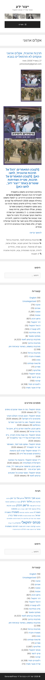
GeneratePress (11, 676)
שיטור (38, 529)
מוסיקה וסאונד (34, 336)
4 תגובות (35, 254)
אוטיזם (37, 308)
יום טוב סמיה (21, 247)
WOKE (38, 498)
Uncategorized (29, 301)
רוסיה (28, 526)
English (33, 298)
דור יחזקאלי (35, 322)
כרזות (19, 509)
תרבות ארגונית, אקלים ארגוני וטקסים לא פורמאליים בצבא (24, 54)
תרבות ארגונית (9, 250)
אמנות (37, 315)
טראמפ (34, 509)
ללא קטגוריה (35, 329)
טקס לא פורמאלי (35, 247)
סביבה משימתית (28, 250)
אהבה (37, 305)
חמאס (14, 506)
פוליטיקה (36, 370)
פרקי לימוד (36, 377)
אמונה (37, 312)
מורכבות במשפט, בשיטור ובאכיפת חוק (24, 346)
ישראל (23, 509)
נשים (38, 360)
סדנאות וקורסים (33, 363)
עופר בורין (12, 515)
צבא (18, 250)
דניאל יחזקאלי (34, 325)
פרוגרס (18, 523)
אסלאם (12, 502)
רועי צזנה (22, 526)
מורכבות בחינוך (34, 343)
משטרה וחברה (34, 356)
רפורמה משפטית (11, 526)
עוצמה (38, 518)
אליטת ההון (36, 502)
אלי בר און (15, 498)
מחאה (31, 512)
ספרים (37, 367)
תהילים (23, 529)
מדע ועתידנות (34, 332)
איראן (22, 498)
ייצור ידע (22, 7)
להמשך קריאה (36, 233)
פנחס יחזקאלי (34, 374)
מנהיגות (22, 512)
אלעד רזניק (26, 501)
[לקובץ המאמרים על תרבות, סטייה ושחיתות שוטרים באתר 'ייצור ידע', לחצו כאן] (22, 181)
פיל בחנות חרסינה (18, 518)
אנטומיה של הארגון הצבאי (28, 243)
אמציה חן (17, 502)
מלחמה (27, 512)
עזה (35, 518)
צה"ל (13, 523)
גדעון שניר (32, 506)
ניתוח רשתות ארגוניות (29, 515)
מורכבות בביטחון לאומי (29, 240)
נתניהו (20, 515)
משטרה (15, 512)
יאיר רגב (28, 509)
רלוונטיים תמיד (34, 384)
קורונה (37, 381)
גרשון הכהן (36, 318)
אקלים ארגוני (11, 243)
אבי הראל (30, 497)
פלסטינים (9, 518)
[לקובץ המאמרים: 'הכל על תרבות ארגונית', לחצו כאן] (22, 173)
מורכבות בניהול (12, 240)
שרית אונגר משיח (33, 388)
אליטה (8, 498)
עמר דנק (31, 518)
